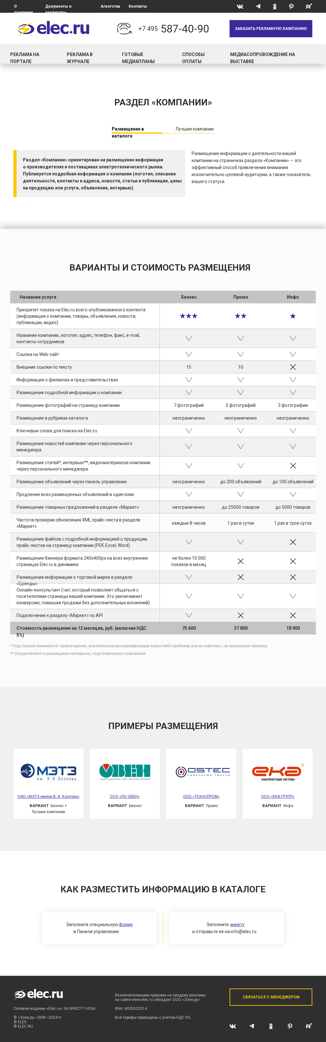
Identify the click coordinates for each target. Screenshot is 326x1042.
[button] (271, 28)
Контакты (138, 6)
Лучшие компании (194, 128)
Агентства (110, 6)
